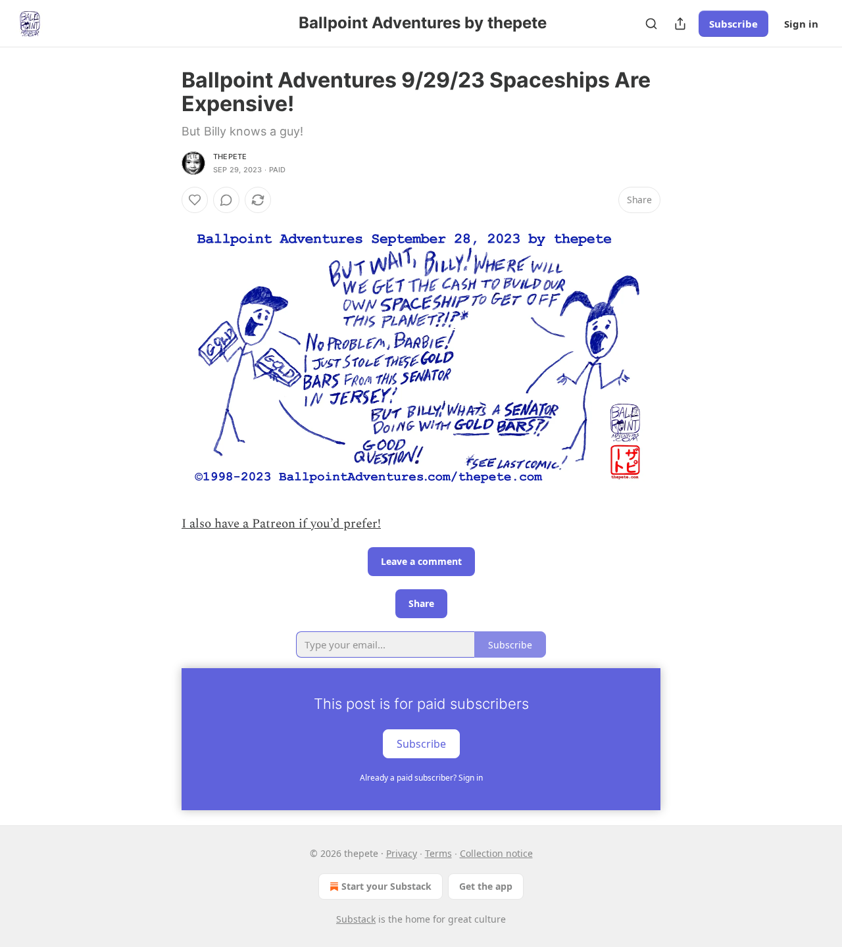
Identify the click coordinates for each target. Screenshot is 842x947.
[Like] (195, 200)
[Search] (651, 24)
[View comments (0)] (226, 200)
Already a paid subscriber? (421, 777)
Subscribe (733, 23)
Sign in (801, 23)
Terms (438, 853)
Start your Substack (386, 886)
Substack (356, 919)
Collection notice (496, 853)
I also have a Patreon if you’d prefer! (281, 523)
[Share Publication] (680, 24)
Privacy (401, 853)
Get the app (485, 886)
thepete (230, 156)
